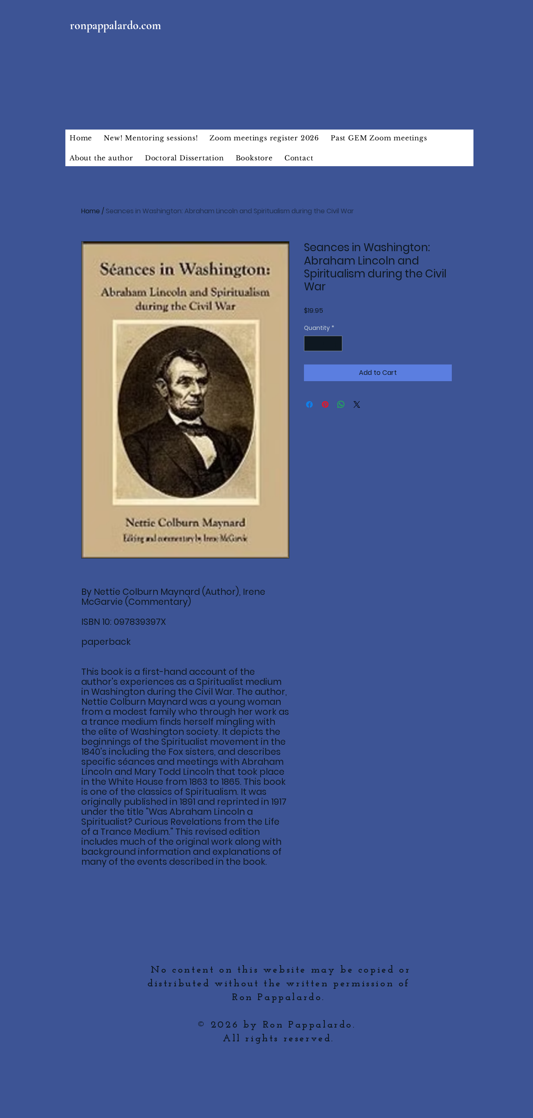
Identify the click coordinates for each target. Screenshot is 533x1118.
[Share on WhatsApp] (341, 404)
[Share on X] (357, 404)
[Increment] (336, 343)
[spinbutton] (323, 343)
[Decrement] (310, 343)
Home (90, 211)
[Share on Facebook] (309, 404)
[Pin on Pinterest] (325, 404)
